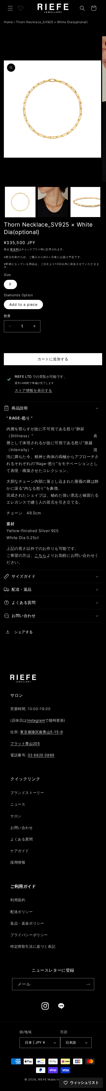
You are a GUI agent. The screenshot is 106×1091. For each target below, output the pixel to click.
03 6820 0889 (41, 755)
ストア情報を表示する (33, 390)
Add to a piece (23, 304)
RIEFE (42, 1079)
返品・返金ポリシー (27, 923)
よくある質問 (21, 839)
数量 (7, 316)
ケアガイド (19, 850)
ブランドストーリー (27, 792)
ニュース (17, 804)
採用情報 (17, 862)
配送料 (14, 249)
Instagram (36, 720)
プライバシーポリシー (29, 935)
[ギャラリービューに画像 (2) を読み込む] (53, 202)
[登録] (88, 984)
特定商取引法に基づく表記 (32, 946)
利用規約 (17, 900)
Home (8, 22)
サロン (16, 816)
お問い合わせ (21, 827)
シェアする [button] (23, 632)
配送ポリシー (21, 911)
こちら (40, 555)
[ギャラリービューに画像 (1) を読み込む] (20, 202)
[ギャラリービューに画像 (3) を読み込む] (85, 202)
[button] (10, 8)
